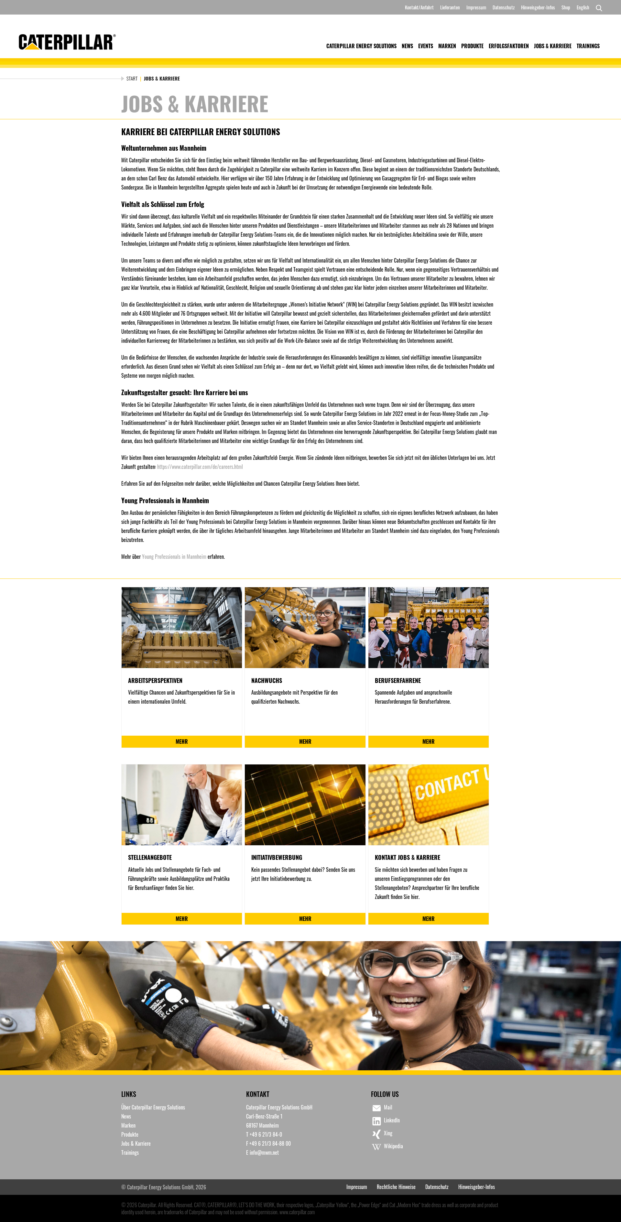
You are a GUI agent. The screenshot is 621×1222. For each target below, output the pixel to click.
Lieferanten (450, 7)
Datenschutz (504, 7)
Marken (447, 46)
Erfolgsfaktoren (509, 46)
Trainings (588, 46)
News (407, 46)
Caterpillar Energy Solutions (361, 46)
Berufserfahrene (398, 680)
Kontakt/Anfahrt (419, 7)
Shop (565, 7)
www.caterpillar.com (297, 1212)
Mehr (182, 741)
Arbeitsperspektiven (155, 680)
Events (425, 46)
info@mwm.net (264, 1152)
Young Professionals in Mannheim (174, 556)
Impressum (476, 7)
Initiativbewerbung (276, 857)
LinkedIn (392, 1120)
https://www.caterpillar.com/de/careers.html (200, 466)
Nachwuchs (266, 680)
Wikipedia (393, 1146)
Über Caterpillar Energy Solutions (153, 1107)
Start (131, 78)
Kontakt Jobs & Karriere (407, 857)
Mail (388, 1107)
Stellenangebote (150, 857)
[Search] (597, 7)
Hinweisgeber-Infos (538, 7)
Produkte (472, 46)
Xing (388, 1133)
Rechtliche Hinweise (396, 1187)
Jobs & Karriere (553, 46)
